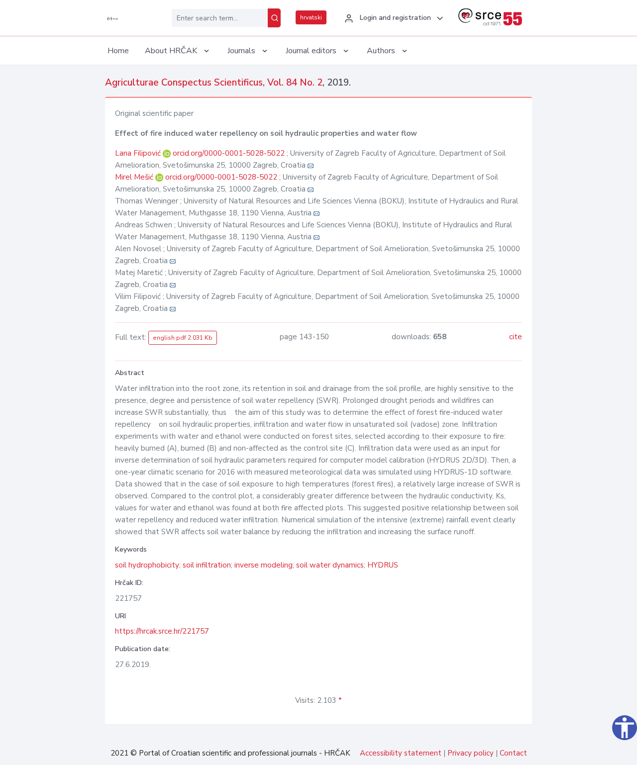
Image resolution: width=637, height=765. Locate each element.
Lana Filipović (139, 153)
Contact (513, 753)
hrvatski (311, 17)
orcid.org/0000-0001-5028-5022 (229, 153)
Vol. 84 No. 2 (294, 82)
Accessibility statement (400, 753)
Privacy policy (470, 753)
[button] (392, 18)
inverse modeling (263, 565)
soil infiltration (207, 565)
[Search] (274, 17)
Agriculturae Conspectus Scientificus (184, 82)
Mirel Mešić (135, 177)
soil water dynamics (330, 565)
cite (515, 337)
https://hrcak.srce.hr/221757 (162, 631)
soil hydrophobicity (147, 565)
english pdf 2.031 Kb (182, 338)
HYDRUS (382, 565)
